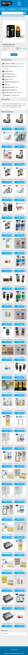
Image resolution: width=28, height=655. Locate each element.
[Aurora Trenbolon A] (8, 546)
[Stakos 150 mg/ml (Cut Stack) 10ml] (8, 510)
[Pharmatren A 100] (8, 155)
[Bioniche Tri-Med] (20, 581)
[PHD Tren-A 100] (8, 261)
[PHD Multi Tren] (20, 617)
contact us (23, 9)
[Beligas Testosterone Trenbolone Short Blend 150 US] (8, 226)
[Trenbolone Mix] (8, 457)
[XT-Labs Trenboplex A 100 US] (8, 403)
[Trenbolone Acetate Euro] (20, 546)
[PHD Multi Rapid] (8, 368)
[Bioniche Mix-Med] (8, 315)
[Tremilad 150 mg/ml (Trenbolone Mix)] (8, 492)
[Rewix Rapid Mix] (20, 315)
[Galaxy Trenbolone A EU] (8, 386)
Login (19, 5)
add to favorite (23, 48)
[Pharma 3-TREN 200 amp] (20, 208)
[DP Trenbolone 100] (20, 119)
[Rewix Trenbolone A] (20, 244)
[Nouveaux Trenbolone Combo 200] (8, 528)
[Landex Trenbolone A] (8, 350)
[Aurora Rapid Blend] (8, 617)
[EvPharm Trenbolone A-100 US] (8, 244)
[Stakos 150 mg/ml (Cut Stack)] (20, 492)
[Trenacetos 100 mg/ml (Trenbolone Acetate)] (8, 439)
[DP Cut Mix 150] (20, 155)
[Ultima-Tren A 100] (8, 137)
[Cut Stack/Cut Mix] (20, 510)
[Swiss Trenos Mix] (20, 368)
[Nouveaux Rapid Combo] (8, 563)
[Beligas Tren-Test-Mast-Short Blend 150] (20, 173)
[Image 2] (14, 42)
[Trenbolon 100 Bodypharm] (8, 279)
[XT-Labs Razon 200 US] (20, 386)
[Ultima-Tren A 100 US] (20, 190)
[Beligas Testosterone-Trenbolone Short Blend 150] (8, 173)
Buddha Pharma (20, 63)
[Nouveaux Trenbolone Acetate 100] (8, 475)
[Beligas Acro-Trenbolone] (20, 137)
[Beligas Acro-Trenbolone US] (8, 190)
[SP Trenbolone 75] (20, 261)
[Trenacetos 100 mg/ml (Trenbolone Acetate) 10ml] (20, 457)
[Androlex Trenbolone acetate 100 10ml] (20, 599)
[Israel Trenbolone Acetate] (20, 279)
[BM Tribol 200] (20, 563)
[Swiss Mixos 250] (8, 297)
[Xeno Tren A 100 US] (8, 208)
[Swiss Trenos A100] (8, 332)
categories (12, 9)
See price (14, 54)
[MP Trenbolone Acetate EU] (20, 332)
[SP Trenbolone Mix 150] (20, 226)
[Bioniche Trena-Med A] (20, 528)
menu (2, 9)
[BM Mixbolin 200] (8, 581)
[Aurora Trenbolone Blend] (8, 599)
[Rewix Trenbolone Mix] (20, 350)
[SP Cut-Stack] (20, 297)
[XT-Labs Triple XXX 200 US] (20, 403)
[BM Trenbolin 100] (20, 475)
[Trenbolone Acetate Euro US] (8, 421)
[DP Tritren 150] (8, 119)
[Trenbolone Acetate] (20, 439)
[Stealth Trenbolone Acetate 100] (20, 421)
